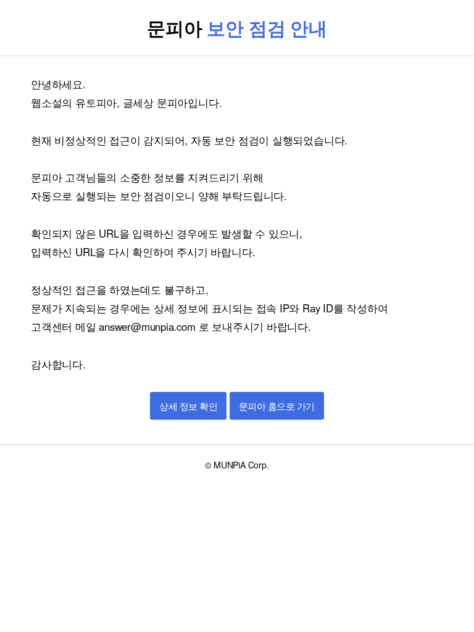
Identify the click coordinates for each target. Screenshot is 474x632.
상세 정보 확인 (188, 406)
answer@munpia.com (147, 326)
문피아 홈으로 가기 (277, 406)
